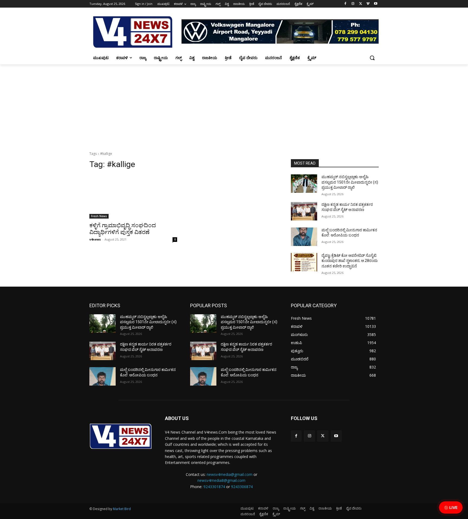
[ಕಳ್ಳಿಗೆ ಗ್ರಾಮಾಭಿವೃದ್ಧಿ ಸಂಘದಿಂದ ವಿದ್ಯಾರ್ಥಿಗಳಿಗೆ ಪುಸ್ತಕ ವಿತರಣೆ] (133, 197)
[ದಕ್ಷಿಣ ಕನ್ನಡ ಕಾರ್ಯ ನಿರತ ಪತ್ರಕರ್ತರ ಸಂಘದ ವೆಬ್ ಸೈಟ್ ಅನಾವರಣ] (304, 211)
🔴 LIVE (451, 507)
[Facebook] (345, 4)
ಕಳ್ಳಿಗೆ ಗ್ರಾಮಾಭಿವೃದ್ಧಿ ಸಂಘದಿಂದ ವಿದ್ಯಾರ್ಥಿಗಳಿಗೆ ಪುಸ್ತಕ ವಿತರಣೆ (122, 228)
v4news (95, 239)
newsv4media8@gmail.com (221, 480)
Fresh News (99, 216)
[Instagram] (353, 4)
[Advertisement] (234, 105)
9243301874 (214, 486)
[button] (372, 57)
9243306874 (242, 486)
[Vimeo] (368, 4)
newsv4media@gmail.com (229, 474)
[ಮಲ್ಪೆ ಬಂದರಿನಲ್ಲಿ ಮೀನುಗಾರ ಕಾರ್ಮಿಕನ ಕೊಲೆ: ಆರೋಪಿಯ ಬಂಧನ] (304, 237)
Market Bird (122, 509)
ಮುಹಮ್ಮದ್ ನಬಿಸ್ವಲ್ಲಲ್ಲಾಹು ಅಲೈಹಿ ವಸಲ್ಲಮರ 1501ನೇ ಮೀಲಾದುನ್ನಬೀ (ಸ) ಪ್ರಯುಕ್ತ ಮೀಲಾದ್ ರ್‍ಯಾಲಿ (349, 182)
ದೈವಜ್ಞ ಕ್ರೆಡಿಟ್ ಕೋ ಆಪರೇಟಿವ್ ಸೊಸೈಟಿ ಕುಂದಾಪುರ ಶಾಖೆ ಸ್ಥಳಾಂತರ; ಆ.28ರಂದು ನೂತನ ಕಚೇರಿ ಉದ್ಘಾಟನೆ (349, 260)
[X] (361, 4)
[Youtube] (375, 4)
